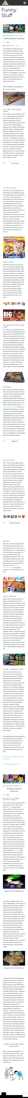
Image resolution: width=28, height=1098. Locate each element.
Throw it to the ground (14, 789)
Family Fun (13, 35)
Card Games (6, 785)
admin (7, 42)
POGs (16, 850)
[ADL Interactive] (5, 4)
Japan (12, 799)
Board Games (6, 35)
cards (17, 798)
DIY (10, 799)
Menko (10, 807)
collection (6, 799)
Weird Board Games (14, 38)
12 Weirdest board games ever (11, 764)
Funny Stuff (19, 35)
